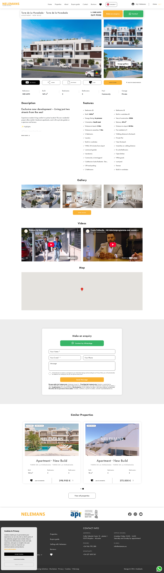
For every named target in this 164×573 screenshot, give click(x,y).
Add (94, 82)
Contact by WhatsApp (83, 343)
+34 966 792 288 (89, 546)
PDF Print (73, 82)
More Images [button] (82, 212)
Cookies (68, 569)
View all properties (82, 496)
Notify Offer (112, 82)
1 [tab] (80, 488)
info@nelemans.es (120, 546)
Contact (85, 4)
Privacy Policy (100, 373)
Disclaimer (53, 569)
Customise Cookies (19, 559)
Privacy (60, 569)
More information (10, 549)
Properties (58, 4)
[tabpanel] (112, 452)
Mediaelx (139, 569)
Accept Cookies (19, 554)
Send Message (82, 380)
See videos (33, 82)
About (66, 4)
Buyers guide (75, 4)
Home (50, 4)
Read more (24, 135)
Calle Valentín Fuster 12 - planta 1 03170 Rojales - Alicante (95, 537)
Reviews (93, 4)
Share (53, 82)
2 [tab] (83, 489)
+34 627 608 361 (89, 554)
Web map (75, 569)
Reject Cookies (19, 564)
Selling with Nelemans (58, 544)
